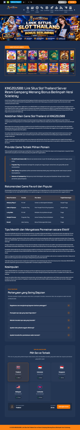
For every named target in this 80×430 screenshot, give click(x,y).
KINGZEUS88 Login (20, 134)
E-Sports (61, 10)
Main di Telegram (16, 2)
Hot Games (28, 11)
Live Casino (37, 11)
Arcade (56, 10)
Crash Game (51, 11)
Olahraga (46, 10)
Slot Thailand (42, 102)
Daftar (72, 2)
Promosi (70, 10)
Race (42, 10)
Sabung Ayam (66, 11)
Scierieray (42, 110)
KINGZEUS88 (34, 106)
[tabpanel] (40, 28)
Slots (32, 10)
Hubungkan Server (63, 406)
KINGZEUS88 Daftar (22, 128)
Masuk (62, 2)
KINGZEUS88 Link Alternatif (25, 141)
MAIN (12, 55)
